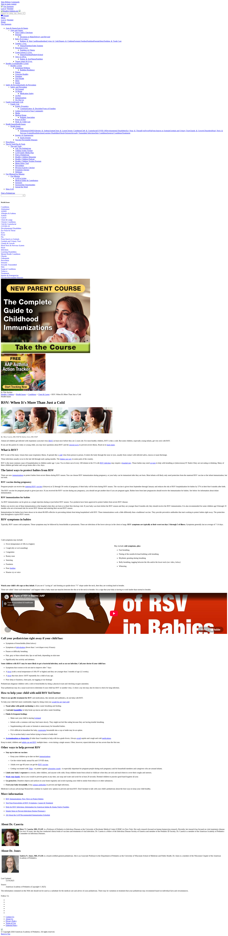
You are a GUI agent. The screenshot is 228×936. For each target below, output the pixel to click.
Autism (52, 131)
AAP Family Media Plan (24, 153)
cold (60, 455)
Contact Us (10, 917)
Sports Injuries (25, 138)
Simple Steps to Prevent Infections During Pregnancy (26, 811)
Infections (40, 133)
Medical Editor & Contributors (26, 180)
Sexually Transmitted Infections (83, 133)
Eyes (143, 131)
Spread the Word (21, 187)
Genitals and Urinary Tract (180, 131)
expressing (42, 730)
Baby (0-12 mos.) (21, 39)
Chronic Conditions (74, 131)
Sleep (102, 41)
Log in (3, 9)
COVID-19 (101, 131)
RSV (51, 441)
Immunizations (20, 98)
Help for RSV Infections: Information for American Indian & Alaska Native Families (37, 807)
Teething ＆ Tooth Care (112, 41)
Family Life (14, 104)
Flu (150, 131)
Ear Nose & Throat (8, 231)
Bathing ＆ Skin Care (28, 41)
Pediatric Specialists (27, 117)
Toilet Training (37, 46)
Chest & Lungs (6, 220)
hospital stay (126, 463)
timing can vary (66, 459)
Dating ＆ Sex (25, 59)
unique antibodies (39, 785)
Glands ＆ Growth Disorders (201, 131)
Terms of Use (11, 923)
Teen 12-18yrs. (20, 57)
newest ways (74, 445)
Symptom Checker (22, 170)
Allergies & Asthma (8, 213)
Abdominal (24, 131)
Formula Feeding (80, 41)
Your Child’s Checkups (24, 32)
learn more (111, 445)
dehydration (20, 647)
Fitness (22, 46)
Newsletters (19, 165)
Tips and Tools (15, 146)
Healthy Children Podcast (24, 159)
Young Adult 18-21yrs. (23, 61)
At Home (18, 91)
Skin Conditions (101, 133)
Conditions (19, 128)
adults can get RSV (29, 742)
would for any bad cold (60, 702)
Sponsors (18, 183)
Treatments (126, 133)
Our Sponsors (8, 6)
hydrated (37, 718)
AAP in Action (20, 178)
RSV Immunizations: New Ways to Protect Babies (24, 799)
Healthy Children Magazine (25, 157)
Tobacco (4, 271)
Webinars (18, 172)
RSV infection (105, 463)
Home (3, 22)
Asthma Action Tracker (24, 151)
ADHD (31, 131)
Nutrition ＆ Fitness (27, 50)
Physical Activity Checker (25, 168)
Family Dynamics (21, 106)
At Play (18, 96)
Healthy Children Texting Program (28, 161)
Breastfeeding (41, 41)
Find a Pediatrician (22, 155)
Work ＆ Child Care (22, 122)
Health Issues (15, 126)
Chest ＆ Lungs (61, 131)
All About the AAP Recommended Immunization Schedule (28, 815)
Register (10, 9)
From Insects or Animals (161, 131)
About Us (9, 919)
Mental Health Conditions (10, 254)
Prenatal (18, 35)
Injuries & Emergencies (10, 275)
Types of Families (49, 109)
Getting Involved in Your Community (29, 111)
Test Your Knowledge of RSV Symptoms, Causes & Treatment (29, 803)
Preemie (96, 41)
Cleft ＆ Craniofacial (89, 131)
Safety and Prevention (18, 87)
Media (17, 113)
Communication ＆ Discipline (31, 109)
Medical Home (20, 115)
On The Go (19, 100)
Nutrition (90, 41)
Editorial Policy (11, 925)
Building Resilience (27, 70)
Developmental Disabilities (116, 131)
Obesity (62, 133)
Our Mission (15, 176)
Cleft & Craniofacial (8, 224)
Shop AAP (10, 189)
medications (106, 738)
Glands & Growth (7, 243)
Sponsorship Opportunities (25, 185)
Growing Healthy (21, 74)
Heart (34, 133)
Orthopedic (5, 258)
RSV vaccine (43, 765)
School (40, 55)
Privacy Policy (11, 921)
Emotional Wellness (22, 68)
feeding (12, 568)
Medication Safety (27, 93)
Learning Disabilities (51, 133)
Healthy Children (7, 394)
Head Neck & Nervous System (12, 245)
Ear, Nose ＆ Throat (133, 131)
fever (9, 672)
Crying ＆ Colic (53, 41)
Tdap (31, 769)
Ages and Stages (16, 30)
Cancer (3, 218)
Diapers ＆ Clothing (66, 41)
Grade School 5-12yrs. (23, 52)
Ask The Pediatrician (23, 148)
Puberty (35, 55)
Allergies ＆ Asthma (41, 131)
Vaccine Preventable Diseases (26, 140)
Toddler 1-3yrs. (21, 44)
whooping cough (54, 769)
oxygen (153, 463)
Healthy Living (16, 66)
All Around (19, 89)
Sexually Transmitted (9, 265)
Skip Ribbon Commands (10, 2)
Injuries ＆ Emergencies (24, 135)
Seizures (68, 133)
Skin (2, 267)
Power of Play (20, 120)
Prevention (5, 260)
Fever (147, 131)
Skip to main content (8, 4)
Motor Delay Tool (22, 163)
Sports (17, 83)
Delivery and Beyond (42, 37)
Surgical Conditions (114, 133)
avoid (79, 738)
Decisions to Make (27, 37)
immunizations (17, 475)
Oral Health (19, 78)
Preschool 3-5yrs (21, 48)
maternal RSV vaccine (33, 487)
